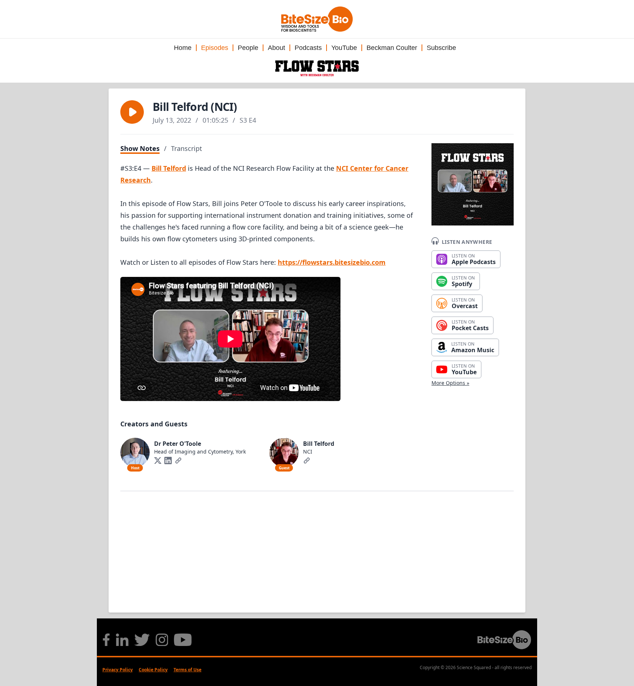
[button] (132, 112)
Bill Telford (169, 168)
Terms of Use (187, 670)
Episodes (214, 47)
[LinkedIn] (168, 460)
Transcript (186, 148)
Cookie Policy (153, 670)
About (276, 47)
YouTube (344, 47)
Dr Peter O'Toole (177, 444)
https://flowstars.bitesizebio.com (332, 262)
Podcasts (308, 47)
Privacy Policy (117, 670)
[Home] (317, 68)
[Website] (178, 460)
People (248, 47)
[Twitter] (157, 460)
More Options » (450, 382)
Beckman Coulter (392, 47)
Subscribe (441, 47)
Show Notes (140, 148)
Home (183, 47)
